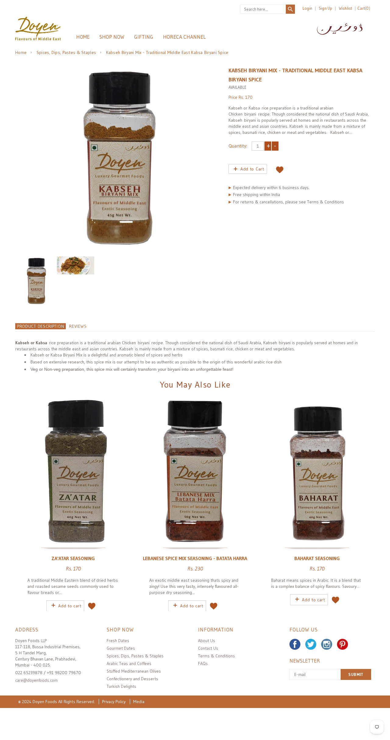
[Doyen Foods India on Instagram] (326, 644)
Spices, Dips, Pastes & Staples (66, 52)
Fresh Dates (118, 640)
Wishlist (345, 8)
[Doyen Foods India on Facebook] (294, 644)
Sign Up (325, 8)
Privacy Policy (114, 701)
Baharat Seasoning (317, 558)
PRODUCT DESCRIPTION (40, 326)
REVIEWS (78, 326)
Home (21, 52)
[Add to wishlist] (280, 168)
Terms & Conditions (216, 656)
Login (307, 8)
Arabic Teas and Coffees (129, 663)
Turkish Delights (121, 686)
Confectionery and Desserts (132, 678)
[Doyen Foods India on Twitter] (310, 644)
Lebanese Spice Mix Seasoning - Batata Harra (195, 558)
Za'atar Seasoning (73, 558)
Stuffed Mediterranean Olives (134, 671)
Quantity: (238, 146)
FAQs (203, 663)
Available (237, 87)
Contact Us (208, 648)
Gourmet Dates (121, 648)
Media (138, 701)
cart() (363, 8)
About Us (206, 640)
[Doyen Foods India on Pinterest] (342, 644)
